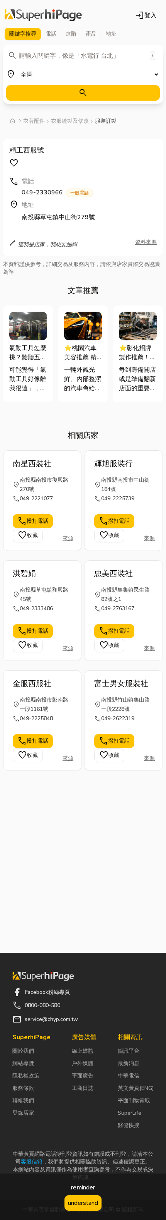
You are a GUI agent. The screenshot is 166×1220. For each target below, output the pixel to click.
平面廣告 (82, 1075)
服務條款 (23, 1088)
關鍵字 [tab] (22, 34)
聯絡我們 (23, 1100)
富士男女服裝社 (121, 683)
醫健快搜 (128, 1125)
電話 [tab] (51, 34)
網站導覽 (23, 1063)
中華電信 (128, 1075)
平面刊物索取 (134, 1100)
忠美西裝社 (113, 573)
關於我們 (23, 1051)
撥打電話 (32, 521)
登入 (146, 15)
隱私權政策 (25, 1075)
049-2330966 (55, 192)
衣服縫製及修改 (70, 121)
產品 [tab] (91, 34)
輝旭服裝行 (113, 463)
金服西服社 (32, 683)
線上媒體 (82, 1051)
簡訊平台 (128, 1051)
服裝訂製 (106, 121)
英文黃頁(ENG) (136, 1088)
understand (83, 1203)
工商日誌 (82, 1088)
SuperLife (129, 1113)
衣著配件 (34, 121)
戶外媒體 (82, 1063)
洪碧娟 (24, 573)
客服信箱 (31, 1161)
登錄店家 (23, 1113)
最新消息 (128, 1063)
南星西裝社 (32, 463)
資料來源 (146, 242)
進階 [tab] (71, 34)
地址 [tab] (111, 34)
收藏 (28, 535)
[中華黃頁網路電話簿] (43, 15)
